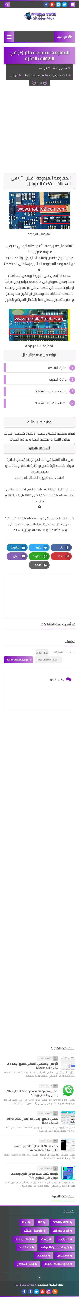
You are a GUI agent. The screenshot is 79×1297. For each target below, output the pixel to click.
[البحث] (7, 4)
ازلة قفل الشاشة (33, 1230)
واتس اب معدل (25, 1263)
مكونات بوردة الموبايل (33, 75)
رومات (44, 1238)
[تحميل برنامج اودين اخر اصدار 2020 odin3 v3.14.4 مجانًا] (68, 1118)
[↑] (39, 1278)
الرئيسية (62, 37)
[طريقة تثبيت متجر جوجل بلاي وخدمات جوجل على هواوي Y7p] (68, 1173)
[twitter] (64, 4)
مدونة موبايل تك (25, 1285)
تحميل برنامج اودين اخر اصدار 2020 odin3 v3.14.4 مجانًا (32, 1120)
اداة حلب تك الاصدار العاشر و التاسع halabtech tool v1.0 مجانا (36, 1148)
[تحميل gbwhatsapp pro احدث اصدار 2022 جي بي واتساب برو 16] (68, 1090)
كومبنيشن (63, 1255)
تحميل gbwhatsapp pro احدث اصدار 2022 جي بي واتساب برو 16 (32, 1093)
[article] (39, 587)
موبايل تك (34, 252)
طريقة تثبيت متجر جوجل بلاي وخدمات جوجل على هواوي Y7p (34, 1175)
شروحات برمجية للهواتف (55, 1247)
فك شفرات (25, 1247)
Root (24, 1222)
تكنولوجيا (63, 1238)
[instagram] (48, 1291)
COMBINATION (61, 1222)
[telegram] (58, 4)
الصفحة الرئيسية (59, 75)
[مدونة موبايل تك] (39, 16)
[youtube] (52, 4)
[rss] (55, 1291)
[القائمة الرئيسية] (9, 36)
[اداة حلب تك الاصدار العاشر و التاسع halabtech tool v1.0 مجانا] (68, 1145)
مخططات (42, 1255)
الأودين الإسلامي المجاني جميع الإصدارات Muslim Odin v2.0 (32, 1065)
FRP (40, 1222)
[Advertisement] (39, 129)
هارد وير (14, 75)
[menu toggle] (72, 4)
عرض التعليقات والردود (17, 659)
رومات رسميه (23, 1238)
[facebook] (46, 4)
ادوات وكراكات (61, 1230)
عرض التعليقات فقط (47, 659)
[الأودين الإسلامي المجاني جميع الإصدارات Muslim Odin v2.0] (68, 1063)
